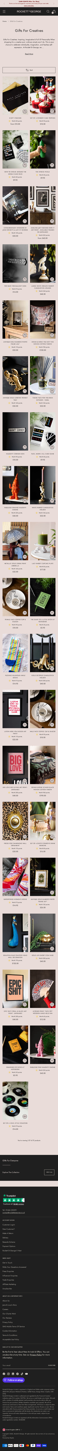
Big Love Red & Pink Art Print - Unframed (15, 788)
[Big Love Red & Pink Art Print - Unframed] (15, 765)
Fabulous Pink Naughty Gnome (42, 1067)
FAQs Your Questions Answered (14, 1267)
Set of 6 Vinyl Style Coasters (15, 1123)
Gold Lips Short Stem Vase (43, 955)
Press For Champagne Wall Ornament (15, 844)
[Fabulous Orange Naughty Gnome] (15, 485)
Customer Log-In (9, 1224)
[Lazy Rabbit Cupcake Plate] (43, 541)
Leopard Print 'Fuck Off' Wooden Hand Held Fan (43, 1012)
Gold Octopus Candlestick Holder (43, 676)
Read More (29, 54)
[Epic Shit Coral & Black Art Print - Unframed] (15, 989)
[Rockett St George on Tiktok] (22, 1374)
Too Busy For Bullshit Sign (15, 286)
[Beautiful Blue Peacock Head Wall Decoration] (15, 933)
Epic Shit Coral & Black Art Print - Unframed (15, 1012)
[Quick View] (52, 1060)
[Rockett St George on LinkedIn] (13, 1374)
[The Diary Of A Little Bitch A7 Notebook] (43, 597)
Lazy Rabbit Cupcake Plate (42, 563)
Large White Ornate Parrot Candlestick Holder (42, 287)
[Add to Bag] (52, 111)
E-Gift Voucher (15, 118)
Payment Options (9, 1246)
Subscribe (51, 1365)
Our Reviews (7, 1318)
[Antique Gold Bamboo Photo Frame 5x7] (43, 877)
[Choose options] (24, 111)
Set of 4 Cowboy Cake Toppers (42, 118)
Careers (5, 1309)
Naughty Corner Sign (15, 454)
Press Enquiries (8, 1271)
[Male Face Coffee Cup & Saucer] (43, 709)
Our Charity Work (9, 1313)
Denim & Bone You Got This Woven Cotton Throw (43, 343)
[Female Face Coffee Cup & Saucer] (15, 597)
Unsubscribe (7, 1288)
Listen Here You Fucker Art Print (15, 732)
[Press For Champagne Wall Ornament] (15, 821)
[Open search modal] (48, 11)
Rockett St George (19, 1434)
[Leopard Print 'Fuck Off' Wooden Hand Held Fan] (43, 989)
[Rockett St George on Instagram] (8, 1374)
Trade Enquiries (8, 1280)
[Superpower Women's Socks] (15, 877)
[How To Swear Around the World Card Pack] (15, 149)
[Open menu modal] (4, 11)
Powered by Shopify (8, 1438)
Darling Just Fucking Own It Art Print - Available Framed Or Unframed (42, 230)
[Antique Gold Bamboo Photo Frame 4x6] (15, 319)
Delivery (5, 1237)
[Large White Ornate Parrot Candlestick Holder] (43, 263)
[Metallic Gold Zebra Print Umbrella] (15, 541)
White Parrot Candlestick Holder (42, 509)
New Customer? (9, 1229)
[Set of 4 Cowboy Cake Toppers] (43, 95)
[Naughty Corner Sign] (15, 431)
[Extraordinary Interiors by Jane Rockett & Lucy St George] (15, 205)
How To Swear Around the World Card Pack (15, 173)
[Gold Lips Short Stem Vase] (43, 933)
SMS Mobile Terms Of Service (14, 1326)
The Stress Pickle (43, 172)
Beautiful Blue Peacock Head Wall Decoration (15, 956)
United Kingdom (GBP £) (13, 1430)
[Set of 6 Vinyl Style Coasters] (15, 1101)
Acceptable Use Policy (11, 1339)
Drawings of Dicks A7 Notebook (15, 1068)
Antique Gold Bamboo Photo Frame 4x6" (15, 343)
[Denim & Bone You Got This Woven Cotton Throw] (43, 319)
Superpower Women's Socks (15, 899)
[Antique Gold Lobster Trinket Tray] (15, 375)
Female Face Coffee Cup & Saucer (15, 620)
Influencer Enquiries (10, 1275)
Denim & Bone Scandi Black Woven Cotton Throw (42, 788)
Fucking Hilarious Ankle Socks (15, 676)
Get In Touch (7, 1262)
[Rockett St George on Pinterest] (17, 1374)
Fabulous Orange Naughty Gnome (15, 509)
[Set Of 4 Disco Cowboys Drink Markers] (43, 821)
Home (5, 21)
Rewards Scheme (9, 1242)
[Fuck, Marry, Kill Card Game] (43, 431)
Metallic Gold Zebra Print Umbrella (15, 564)
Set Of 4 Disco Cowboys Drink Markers (42, 844)
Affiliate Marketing (9, 1284)
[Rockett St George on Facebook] (4, 1374)
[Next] (54, 3)
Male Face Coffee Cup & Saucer (42, 731)
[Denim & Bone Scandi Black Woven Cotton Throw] (43, 765)
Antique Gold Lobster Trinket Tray (15, 399)
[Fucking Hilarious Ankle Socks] (15, 653)
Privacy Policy (8, 1322)
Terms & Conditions (10, 1335)
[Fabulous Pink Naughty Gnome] (43, 1045)
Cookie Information (10, 1331)
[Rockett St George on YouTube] (26, 1374)
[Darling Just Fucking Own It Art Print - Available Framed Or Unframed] (43, 205)
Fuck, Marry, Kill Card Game (42, 454)
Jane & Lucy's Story (10, 1305)
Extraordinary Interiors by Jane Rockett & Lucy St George (15, 229)
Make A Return (8, 1233)
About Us (6, 1301)
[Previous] (4, 3)
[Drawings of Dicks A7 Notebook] (15, 1045)
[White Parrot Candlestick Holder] (43, 485)
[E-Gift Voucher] (15, 95)
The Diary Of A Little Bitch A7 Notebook (42, 620)
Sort (31, 70)
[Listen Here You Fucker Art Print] (15, 709)
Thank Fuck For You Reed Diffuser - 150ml (43, 399)
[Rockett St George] (29, 11)
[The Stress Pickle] (43, 149)
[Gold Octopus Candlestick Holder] (43, 653)
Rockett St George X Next (12, 1250)
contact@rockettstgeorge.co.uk (14, 1212)
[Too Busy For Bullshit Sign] (15, 263)
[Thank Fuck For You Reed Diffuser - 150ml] (43, 375)
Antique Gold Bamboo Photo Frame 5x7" (43, 900)
